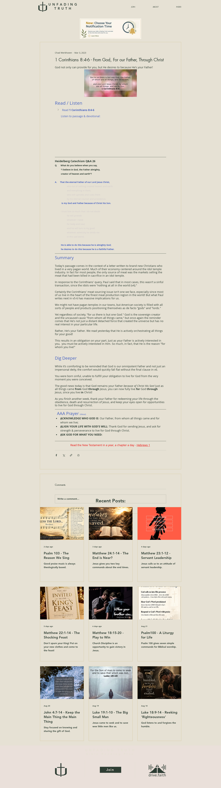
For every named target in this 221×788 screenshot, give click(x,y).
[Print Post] (78, 455)
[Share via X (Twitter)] (63, 455)
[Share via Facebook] (56, 455)
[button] (171, 6)
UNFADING (63, 6)
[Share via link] (71, 455)
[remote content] (110, 135)
